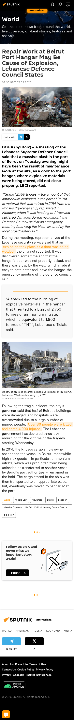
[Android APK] (14, 685)
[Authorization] (52, 4)
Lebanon (62, 499)
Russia (37, 630)
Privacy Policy (44, 669)
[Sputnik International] (12, 6)
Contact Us (9, 669)
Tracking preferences (38, 675)
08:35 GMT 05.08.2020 (17, 82)
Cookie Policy (25, 669)
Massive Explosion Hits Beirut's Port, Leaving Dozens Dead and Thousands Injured (38, 507)
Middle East (21, 499)
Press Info (21, 664)
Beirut (50, 499)
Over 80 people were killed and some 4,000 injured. (37, 426)
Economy (53, 630)
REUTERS (9, 129)
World (7, 499)
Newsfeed (37, 499)
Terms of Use (37, 664)
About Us (8, 664)
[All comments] (6, 714)
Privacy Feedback (13, 675)
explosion (9, 514)
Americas (22, 630)
